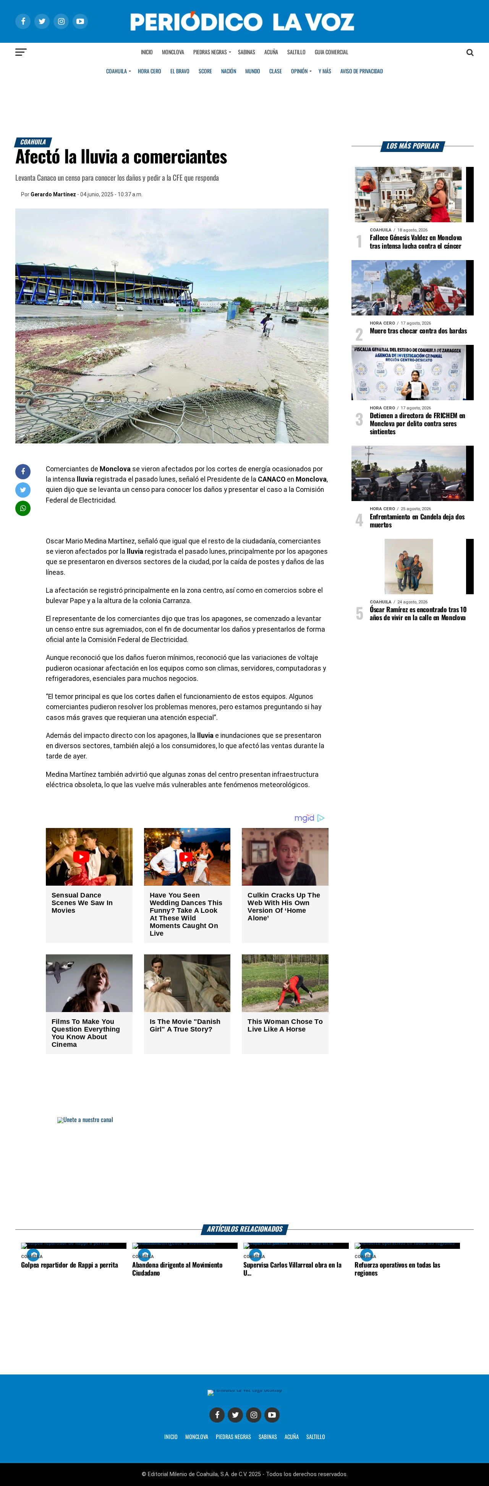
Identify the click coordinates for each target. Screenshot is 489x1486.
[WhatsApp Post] (23, 508)
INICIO (171, 1437)
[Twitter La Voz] (235, 1415)
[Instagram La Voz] (253, 1415)
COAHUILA (116, 71)
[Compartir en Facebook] (23, 471)
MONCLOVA (196, 1437)
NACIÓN (228, 71)
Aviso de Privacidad (361, 71)
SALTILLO (315, 1437)
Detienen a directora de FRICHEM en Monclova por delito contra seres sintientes (417, 424)
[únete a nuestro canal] (244, 1170)
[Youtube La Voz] (272, 1415)
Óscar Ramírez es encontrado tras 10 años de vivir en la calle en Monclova (418, 614)
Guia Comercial (331, 52)
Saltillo (296, 52)
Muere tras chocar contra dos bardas (418, 331)
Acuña (271, 52)
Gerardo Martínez (53, 194)
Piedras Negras (210, 52)
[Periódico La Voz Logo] (244, 35)
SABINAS (268, 1437)
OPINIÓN (299, 71)
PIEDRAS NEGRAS (233, 1437)
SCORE (205, 71)
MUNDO (252, 71)
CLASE (275, 71)
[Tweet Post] (23, 490)
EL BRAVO (179, 71)
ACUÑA (292, 1437)
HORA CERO (149, 71)
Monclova (173, 52)
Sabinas (246, 52)
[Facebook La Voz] (217, 1415)
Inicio (147, 52)
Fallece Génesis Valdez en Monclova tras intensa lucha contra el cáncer (416, 242)
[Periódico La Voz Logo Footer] (244, 1389)
